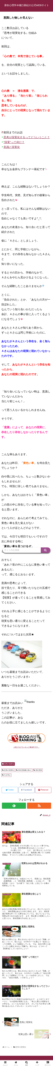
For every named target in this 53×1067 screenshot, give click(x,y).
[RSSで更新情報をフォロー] (39, 806)
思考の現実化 (9, 764)
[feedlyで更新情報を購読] (14, 806)
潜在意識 (38, 770)
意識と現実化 (12, 147)
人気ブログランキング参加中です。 (26, 747)
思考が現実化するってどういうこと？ (27, 137)
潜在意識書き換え (24, 770)
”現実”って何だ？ (14, 142)
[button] (45, 550)
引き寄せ (7, 775)
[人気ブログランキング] (26, 741)
